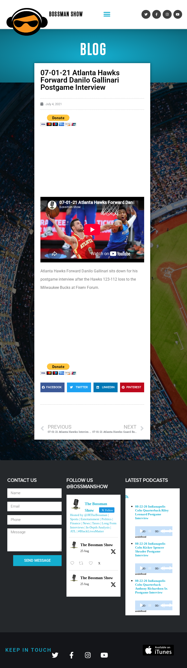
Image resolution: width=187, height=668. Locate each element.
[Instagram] (167, 14)
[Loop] (170, 531)
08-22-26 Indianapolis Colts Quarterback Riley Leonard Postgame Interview (152, 512)
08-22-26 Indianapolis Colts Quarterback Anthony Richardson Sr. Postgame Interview (151, 586)
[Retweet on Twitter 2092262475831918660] (82, 563)
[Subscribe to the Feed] (126, 497)
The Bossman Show (96, 545)
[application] (153, 531)
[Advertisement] (92, 163)
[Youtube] (177, 14)
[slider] (164, 530)
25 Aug (84, 551)
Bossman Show (66, 14)
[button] (106, 14)
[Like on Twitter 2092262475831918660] (92, 563)
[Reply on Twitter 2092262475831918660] (73, 563)
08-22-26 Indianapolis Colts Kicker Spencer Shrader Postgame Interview (150, 549)
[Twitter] (145, 14)
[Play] (141, 531)
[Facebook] (156, 14)
